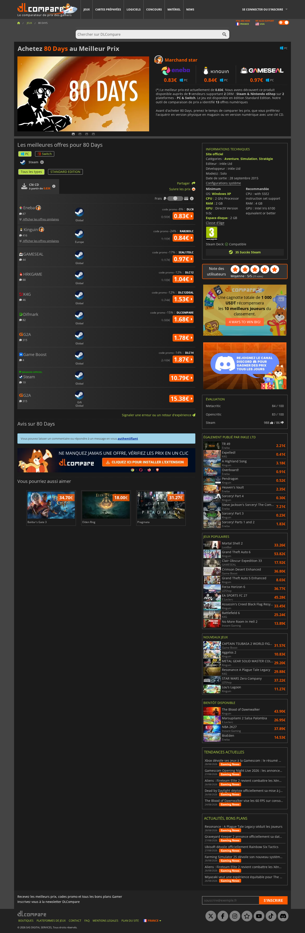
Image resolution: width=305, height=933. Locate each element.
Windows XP (221, 194)
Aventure (231, 159)
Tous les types (31, 172)
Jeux (87, 9)
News (190, 9)
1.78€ (182, 337)
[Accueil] (18, 23)
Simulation (248, 159)
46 (24, 299)
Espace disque (217, 218)
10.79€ (180, 378)
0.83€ (182, 216)
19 (24, 382)
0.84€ (182, 238)
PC (27, 154)
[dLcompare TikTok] (270, 916)
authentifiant (128, 439)
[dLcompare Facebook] (221, 916)
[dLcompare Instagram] (233, 916)
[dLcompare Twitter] (209, 916)
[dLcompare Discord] (282, 916)
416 (24, 235)
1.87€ (182, 359)
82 (24, 319)
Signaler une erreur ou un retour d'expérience (157, 415)
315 (24, 339)
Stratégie (266, 159)
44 (24, 259)
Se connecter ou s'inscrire (262, 9)
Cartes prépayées (108, 9)
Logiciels (134, 9)
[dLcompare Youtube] (257, 916)
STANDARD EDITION (65, 172)
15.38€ (180, 398)
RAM (209, 203)
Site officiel (214, 154)
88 (24, 279)
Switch (47, 154)
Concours (154, 9)
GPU (209, 208)
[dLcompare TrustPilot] (245, 916)
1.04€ (182, 279)
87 (24, 213)
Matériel (174, 9)
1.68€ (182, 319)
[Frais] (175, 198)
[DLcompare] (32, 913)
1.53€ (182, 299)
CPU (209, 198)
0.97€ (182, 259)
